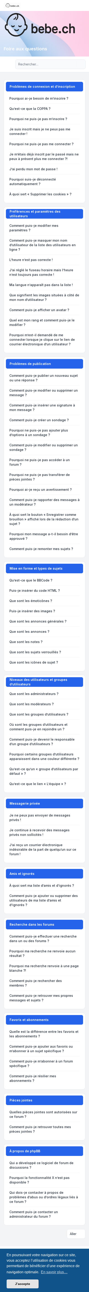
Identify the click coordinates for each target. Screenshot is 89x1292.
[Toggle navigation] (83, 5)
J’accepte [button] (22, 1284)
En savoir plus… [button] (54, 1272)
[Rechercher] (72, 64)
